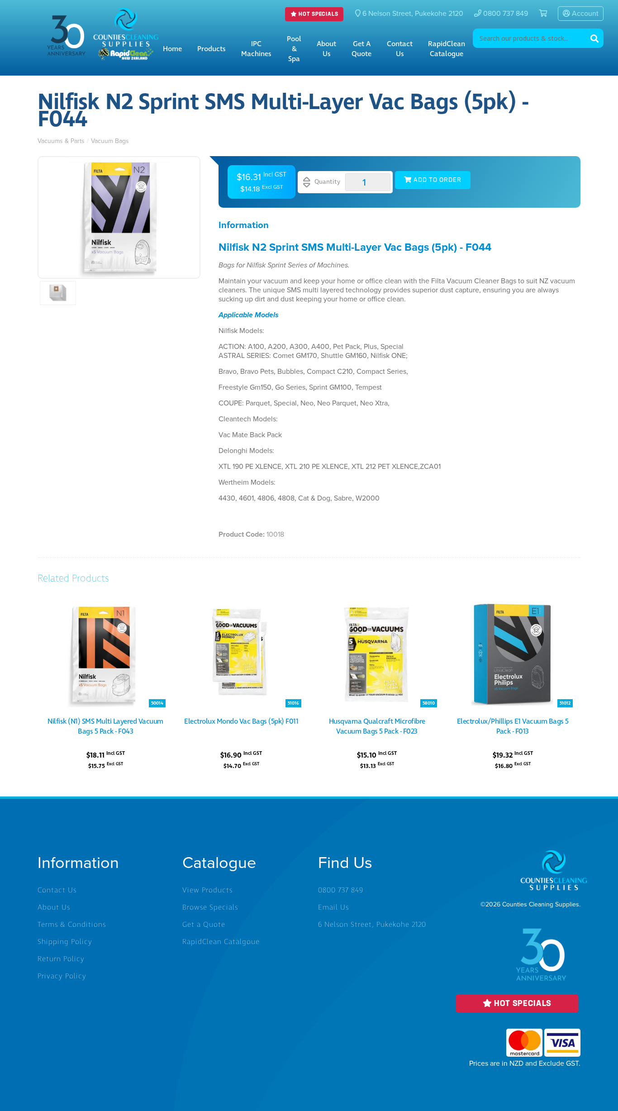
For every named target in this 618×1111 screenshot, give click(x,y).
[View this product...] (105, 607)
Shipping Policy (65, 942)
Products (211, 49)
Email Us (333, 907)
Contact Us (400, 49)
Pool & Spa (294, 49)
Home (172, 49)
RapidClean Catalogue (446, 49)
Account (584, 13)
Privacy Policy (62, 976)
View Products (207, 890)
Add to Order (436, 180)
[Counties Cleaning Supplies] (125, 14)
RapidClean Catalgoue (221, 942)
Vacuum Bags (110, 141)
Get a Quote (361, 49)
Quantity (326, 181)
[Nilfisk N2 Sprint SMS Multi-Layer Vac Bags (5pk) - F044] (119, 217)
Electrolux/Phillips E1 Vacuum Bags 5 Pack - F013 (513, 726)
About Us (326, 49)
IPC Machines (256, 49)
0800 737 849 (504, 13)
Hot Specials (318, 14)
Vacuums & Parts (61, 141)
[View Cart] (539, 13)
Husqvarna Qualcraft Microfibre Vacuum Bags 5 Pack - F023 (377, 726)
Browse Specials (210, 907)
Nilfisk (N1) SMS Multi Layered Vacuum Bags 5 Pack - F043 (105, 726)
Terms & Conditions (72, 925)
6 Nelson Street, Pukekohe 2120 (372, 925)
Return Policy (61, 959)
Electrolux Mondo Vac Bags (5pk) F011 (241, 721)
